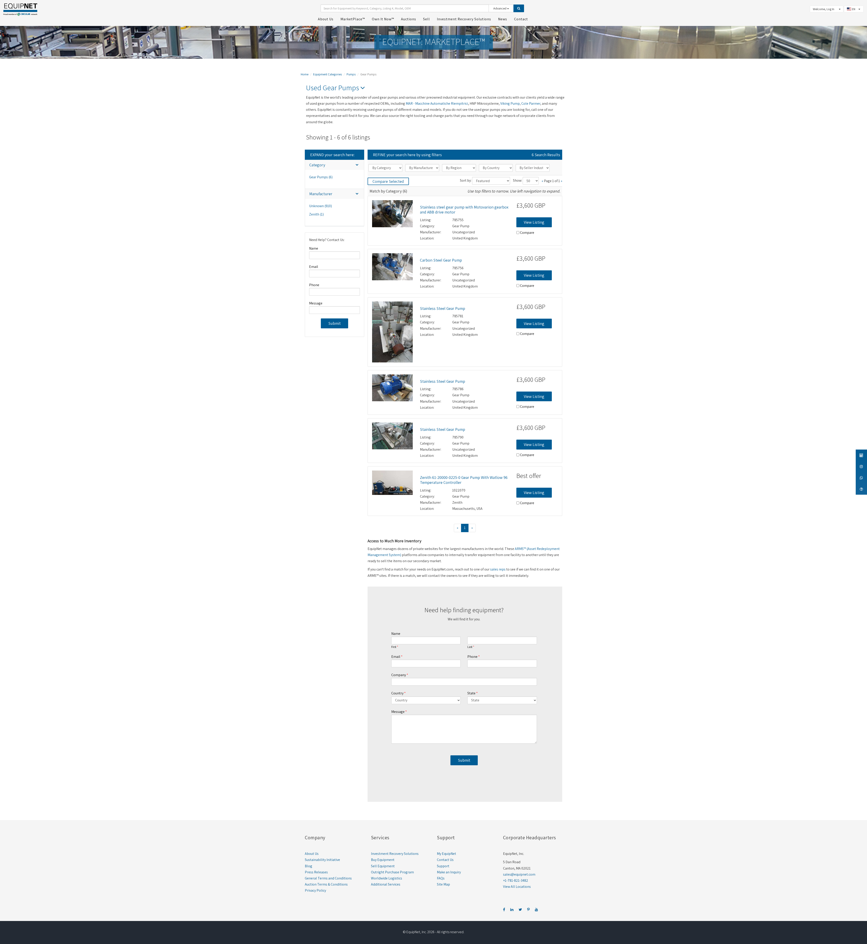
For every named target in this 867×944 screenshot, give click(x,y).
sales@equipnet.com (519, 874)
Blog (308, 866)
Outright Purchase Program (392, 872)
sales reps (498, 569)
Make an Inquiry (449, 872)
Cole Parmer (530, 103)
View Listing (534, 222)
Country (397, 693)
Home (304, 74)
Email (313, 266)
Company (398, 675)
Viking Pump (510, 103)
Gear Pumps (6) (321, 177)
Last (469, 647)
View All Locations (517, 886)
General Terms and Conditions (328, 878)
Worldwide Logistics (386, 878)
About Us (312, 853)
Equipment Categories (327, 74)
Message (315, 303)
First (393, 647)
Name (313, 248)
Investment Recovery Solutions (395, 853)
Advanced (500, 8)
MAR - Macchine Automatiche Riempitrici (437, 103)
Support (443, 866)
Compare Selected (388, 181)
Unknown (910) (320, 206)
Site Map (443, 884)
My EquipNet (446, 853)
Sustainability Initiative (322, 859)
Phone (314, 285)
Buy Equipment (382, 859)
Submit (334, 323)
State (471, 693)
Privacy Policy (315, 890)
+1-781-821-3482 (515, 880)
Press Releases (316, 872)
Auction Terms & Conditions (326, 884)
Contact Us (445, 859)
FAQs (441, 878)
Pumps (351, 74)
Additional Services (385, 884)
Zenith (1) (316, 214)
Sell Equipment (383, 866)
